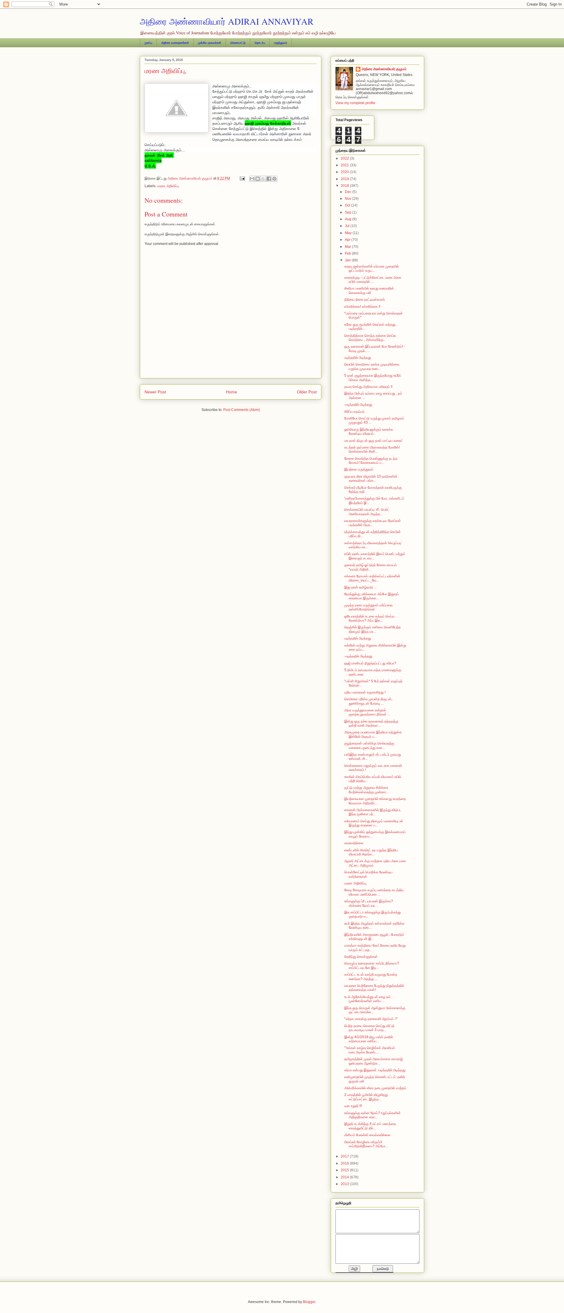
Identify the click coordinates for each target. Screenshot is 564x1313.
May (348, 233)
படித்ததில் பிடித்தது (357, 358)
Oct (348, 205)
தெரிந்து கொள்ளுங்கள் (361, 957)
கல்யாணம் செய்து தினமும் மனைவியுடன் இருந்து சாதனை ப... (373, 823)
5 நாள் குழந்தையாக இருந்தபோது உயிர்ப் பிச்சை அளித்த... (372, 377)
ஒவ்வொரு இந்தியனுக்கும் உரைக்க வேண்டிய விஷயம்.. (368, 431)
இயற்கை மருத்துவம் (358, 469)
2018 (345, 186)
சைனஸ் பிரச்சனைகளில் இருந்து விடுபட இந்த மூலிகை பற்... (373, 812)
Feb (348, 253)
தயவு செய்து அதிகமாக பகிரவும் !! (368, 387)
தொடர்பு (260, 42)
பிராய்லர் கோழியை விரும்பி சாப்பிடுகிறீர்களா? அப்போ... (366, 1144)
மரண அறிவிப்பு (168, 186)
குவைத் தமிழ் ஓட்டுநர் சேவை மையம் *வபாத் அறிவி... (370, 567)
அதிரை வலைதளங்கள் (175, 42)
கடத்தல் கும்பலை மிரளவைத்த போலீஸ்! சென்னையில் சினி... (372, 449)
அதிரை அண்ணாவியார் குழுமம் (384, 69)
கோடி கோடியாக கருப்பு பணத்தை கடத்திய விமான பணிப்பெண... (374, 892)
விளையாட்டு (238, 42)
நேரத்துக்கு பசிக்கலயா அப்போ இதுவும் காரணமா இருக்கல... (371, 596)
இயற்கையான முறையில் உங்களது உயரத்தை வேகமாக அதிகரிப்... (375, 801)
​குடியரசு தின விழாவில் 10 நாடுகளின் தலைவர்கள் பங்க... (370, 478)
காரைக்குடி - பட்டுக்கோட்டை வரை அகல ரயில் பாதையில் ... (372, 279)
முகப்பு (148, 42)
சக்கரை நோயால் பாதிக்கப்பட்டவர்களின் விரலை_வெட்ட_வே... (372, 578)
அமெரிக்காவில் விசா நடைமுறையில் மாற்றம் (375, 1088)
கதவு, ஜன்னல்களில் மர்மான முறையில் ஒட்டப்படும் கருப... (371, 268)
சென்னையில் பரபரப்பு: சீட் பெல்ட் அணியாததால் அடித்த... (367, 511)
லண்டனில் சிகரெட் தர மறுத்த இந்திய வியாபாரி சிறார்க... (371, 852)
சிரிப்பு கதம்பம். (354, 412)
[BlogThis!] (258, 179)
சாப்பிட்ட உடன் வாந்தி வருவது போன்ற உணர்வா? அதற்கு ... (370, 976)
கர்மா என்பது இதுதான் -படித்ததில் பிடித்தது (374, 1070)
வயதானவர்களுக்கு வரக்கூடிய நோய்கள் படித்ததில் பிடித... (372, 523)
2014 (345, 1177)
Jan (348, 260)
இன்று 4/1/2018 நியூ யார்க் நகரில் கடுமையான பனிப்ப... (368, 1039)
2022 (345, 158)
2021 (345, 165)
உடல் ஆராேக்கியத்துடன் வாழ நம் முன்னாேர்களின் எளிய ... (367, 999)
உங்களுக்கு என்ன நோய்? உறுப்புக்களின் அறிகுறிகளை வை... (372, 1115)
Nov (348, 199)
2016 (345, 1163)
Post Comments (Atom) (241, 410)
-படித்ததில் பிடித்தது (358, 404)
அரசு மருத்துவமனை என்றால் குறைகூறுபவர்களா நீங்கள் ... (367, 712)
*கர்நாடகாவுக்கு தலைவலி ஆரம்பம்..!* (371, 1019)
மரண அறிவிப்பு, (355, 883)
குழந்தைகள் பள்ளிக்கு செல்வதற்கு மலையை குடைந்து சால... (369, 745)
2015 (345, 1170)
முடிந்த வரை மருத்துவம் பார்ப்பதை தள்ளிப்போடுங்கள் (368, 607)
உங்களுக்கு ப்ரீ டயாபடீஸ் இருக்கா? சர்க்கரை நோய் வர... (368, 903)
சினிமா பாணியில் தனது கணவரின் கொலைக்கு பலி (369, 290)
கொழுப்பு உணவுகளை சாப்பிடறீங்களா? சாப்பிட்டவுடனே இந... (371, 965)
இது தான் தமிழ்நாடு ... (360, 587)
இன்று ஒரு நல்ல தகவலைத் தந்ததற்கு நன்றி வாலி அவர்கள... (371, 723)
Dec (348, 192)
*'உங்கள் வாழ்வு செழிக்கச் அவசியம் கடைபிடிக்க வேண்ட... (369, 1050)
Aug (348, 219)
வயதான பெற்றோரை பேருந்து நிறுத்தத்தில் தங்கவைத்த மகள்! (374, 988)
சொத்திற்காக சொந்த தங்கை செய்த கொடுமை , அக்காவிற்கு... (370, 338)
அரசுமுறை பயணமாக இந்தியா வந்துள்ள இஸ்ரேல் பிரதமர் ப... (373, 734)
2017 (345, 1156)
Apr (348, 240)
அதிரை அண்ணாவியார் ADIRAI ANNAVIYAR (226, 21)
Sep (348, 212)
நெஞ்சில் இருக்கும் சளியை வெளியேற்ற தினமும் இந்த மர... (372, 629)
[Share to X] (263, 179)
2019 (345, 179)
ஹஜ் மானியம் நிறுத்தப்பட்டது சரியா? (370, 663)
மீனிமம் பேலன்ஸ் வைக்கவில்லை (367, 1135)
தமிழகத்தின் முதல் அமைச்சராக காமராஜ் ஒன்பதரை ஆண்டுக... (373, 1061)
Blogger (309, 1302)
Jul (347, 226)
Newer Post (155, 392)
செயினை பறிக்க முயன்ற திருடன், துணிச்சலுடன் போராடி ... (368, 701)
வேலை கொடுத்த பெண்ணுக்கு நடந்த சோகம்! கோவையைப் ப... (370, 460)
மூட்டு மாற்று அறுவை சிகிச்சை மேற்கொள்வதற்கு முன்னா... (366, 790)
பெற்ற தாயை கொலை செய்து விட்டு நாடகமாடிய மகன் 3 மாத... (369, 1028)
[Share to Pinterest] (274, 179)
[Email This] (252, 179)
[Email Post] (242, 178)
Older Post (307, 392)
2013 (345, 1184)
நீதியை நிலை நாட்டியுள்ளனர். (365, 299)
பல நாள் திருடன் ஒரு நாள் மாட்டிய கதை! (373, 441)
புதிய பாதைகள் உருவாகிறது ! (364, 692)
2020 (345, 172)
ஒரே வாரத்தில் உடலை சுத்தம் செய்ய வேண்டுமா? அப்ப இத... (369, 618)
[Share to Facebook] (269, 179)
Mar (348, 247)
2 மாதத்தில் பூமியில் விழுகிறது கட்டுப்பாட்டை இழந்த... (366, 1097)
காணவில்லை (353, 843)
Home (231, 392)
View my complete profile (355, 103)
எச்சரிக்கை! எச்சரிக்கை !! (362, 306)
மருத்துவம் (280, 42)
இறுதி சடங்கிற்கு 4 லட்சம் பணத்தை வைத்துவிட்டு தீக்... (370, 1126)
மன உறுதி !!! (353, 1106)
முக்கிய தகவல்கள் (209, 42)
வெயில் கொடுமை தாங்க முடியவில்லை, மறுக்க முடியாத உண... (372, 366)
